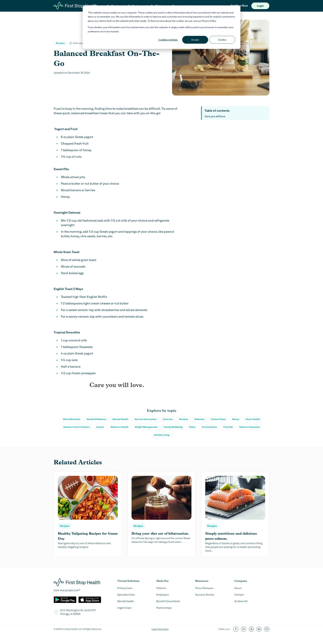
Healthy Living (161, 435)
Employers (162, 594)
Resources (201, 580)
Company (240, 580)
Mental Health (120, 419)
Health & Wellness (96, 419)
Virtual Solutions (128, 580)
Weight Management (146, 427)
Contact (239, 594)
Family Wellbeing (173, 427)
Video (192, 427)
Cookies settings (168, 39)
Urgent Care (124, 607)
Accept (195, 39)
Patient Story (218, 419)
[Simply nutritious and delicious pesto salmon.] (235, 514)
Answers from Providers (76, 427)
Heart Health (253, 419)
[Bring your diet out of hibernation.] (161, 514)
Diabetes (199, 419)
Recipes (60, 43)
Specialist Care (126, 594)
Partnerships (164, 607)
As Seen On (241, 601)
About (238, 588)
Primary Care (124, 588)
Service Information (146, 419)
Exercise (168, 419)
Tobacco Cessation (249, 427)
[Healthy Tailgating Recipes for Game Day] (88, 514)
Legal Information (160, 629)
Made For (162, 580)
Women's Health (119, 427)
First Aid (228, 427)
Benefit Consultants (168, 601)
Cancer (100, 427)
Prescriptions (209, 427)
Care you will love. (215, 116)
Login (260, 5)
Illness (235, 419)
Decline (222, 39)
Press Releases (204, 588)
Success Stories (204, 594)
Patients (161, 588)
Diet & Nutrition (71, 419)
